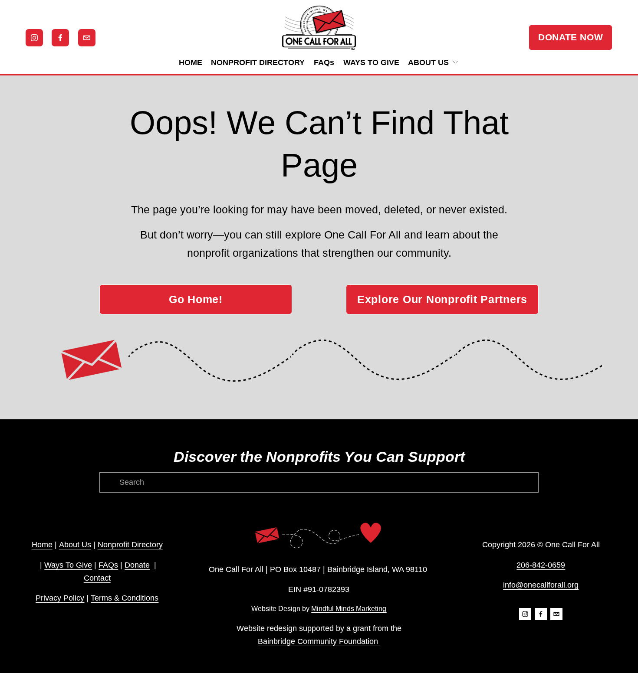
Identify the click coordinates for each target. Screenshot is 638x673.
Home (42, 544)
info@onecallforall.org (541, 585)
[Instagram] (34, 37)
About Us (75, 544)
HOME (190, 62)
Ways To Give (68, 565)
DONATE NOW (570, 37)
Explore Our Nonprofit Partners (442, 299)
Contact (97, 578)
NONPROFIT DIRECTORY (258, 62)
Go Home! (196, 299)
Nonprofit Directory (130, 544)
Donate (137, 565)
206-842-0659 (540, 565)
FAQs (324, 62)
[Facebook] (60, 37)
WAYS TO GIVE (371, 62)
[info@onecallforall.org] (86, 37)
